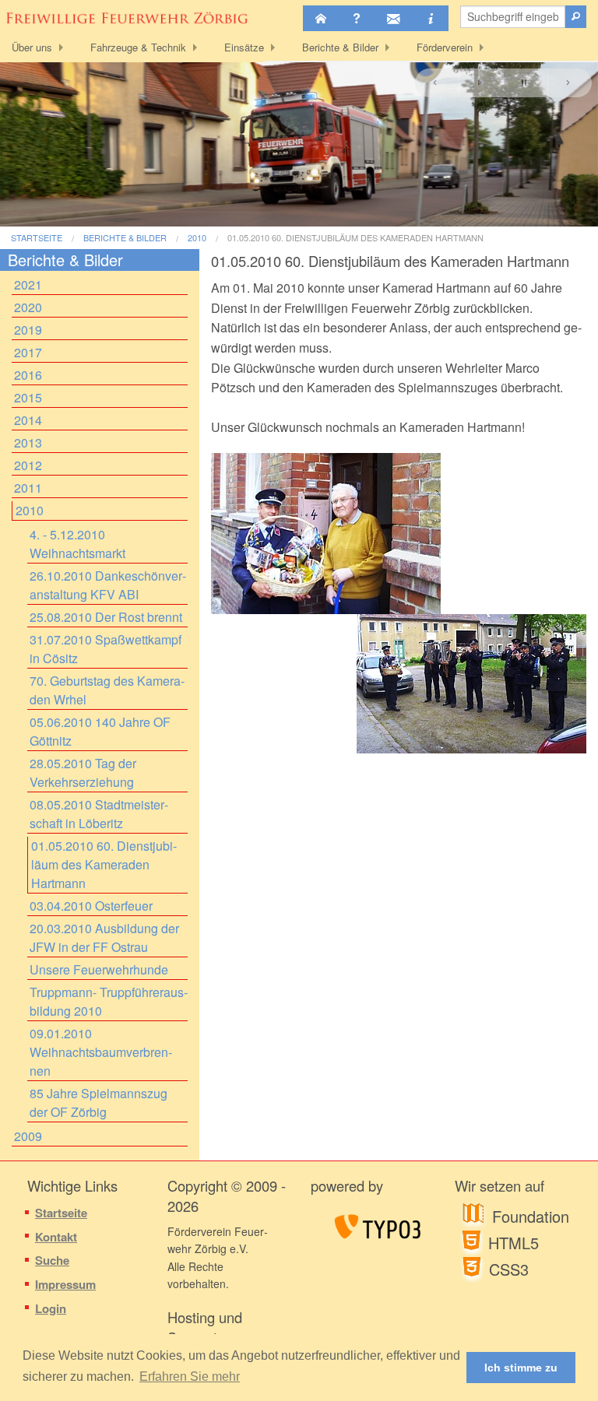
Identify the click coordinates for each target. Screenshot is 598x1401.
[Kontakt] (394, 18)
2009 (28, 1136)
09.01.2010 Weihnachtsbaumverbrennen (101, 1052)
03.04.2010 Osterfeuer (91, 906)
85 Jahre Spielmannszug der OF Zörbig (98, 1102)
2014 (28, 420)
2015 (28, 397)
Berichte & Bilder (340, 47)
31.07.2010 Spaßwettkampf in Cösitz (105, 648)
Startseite (36, 238)
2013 (28, 442)
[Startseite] (321, 18)
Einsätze (244, 47)
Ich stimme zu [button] (521, 1367)
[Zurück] (437, 82)
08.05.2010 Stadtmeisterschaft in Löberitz (99, 813)
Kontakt (56, 1236)
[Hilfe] (357, 18)
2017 (28, 352)
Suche (52, 1260)
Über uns (32, 47)
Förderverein (445, 47)
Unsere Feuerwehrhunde (99, 969)
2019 (28, 330)
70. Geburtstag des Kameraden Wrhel (107, 690)
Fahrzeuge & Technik (138, 47)
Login (50, 1308)
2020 (28, 307)
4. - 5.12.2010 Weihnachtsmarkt (77, 543)
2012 (28, 465)
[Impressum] (430, 18)
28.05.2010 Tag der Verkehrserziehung (83, 772)
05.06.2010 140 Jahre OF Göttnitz (100, 731)
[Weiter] (569, 82)
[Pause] (525, 82)
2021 (28, 284)
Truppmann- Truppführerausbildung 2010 (109, 1001)
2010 (197, 238)
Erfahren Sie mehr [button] (189, 1376)
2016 (28, 375)
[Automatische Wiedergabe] (481, 82)
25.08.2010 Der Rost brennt (106, 617)
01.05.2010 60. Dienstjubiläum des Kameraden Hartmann (355, 238)
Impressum (65, 1284)
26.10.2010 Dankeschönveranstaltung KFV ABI (108, 585)
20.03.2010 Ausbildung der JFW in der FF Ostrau (104, 937)
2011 (28, 488)
